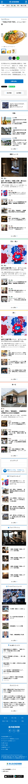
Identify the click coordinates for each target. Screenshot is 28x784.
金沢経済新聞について (7, 736)
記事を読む (14, 81)
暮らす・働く (24, 5)
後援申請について (6, 747)
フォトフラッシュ (5, 19)
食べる (8, 5)
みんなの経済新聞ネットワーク (14, 764)
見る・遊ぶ (13, 5)
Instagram (18, 730)
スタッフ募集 (5, 749)
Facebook (9, 730)
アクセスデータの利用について (8, 740)
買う (18, 5)
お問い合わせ (5, 743)
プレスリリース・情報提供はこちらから (10, 738)
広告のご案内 (5, 745)
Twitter (14, 730)
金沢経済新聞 (14, 2)
